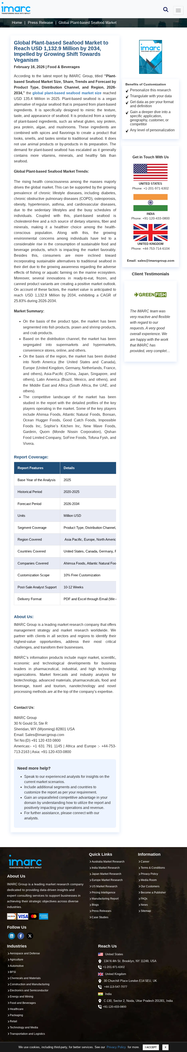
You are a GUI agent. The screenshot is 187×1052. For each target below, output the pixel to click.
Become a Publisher (153, 892)
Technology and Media (24, 1027)
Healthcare (16, 1009)
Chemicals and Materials (25, 978)
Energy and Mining (21, 996)
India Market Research (106, 867)
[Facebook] (20, 936)
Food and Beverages (23, 1003)
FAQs (144, 898)
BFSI (13, 972)
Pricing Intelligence (103, 892)
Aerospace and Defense (25, 953)
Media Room (149, 880)
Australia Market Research (108, 861)
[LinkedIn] (11, 936)
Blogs (95, 904)
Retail (13, 1021)
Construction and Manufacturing (29, 984)
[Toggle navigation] (178, 10)
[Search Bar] (165, 9)
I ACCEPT (151, 1047)
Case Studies (100, 917)
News (144, 904)
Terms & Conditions (153, 867)
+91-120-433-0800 (114, 1006)
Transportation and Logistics (27, 1033)
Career (145, 861)
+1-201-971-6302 (114, 967)
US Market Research (104, 886)
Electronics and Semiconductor (29, 990)
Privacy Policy (116, 1047)
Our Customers (150, 886)
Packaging (16, 1015)
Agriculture (16, 959)
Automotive (17, 965)
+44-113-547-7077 (115, 986)
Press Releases (101, 911)
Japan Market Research (106, 873)
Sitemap (146, 911)
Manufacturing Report (105, 898)
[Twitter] (29, 936)
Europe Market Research (107, 880)
